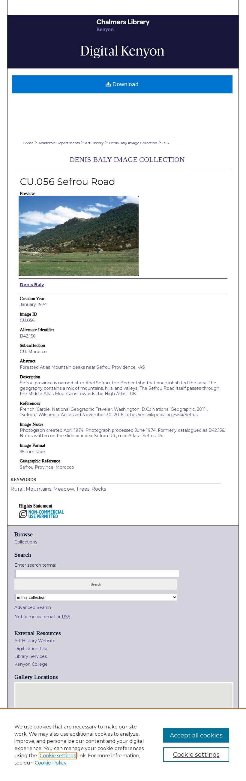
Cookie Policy (51, 763)
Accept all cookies (196, 735)
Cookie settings (58, 755)
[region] (123, 744)
